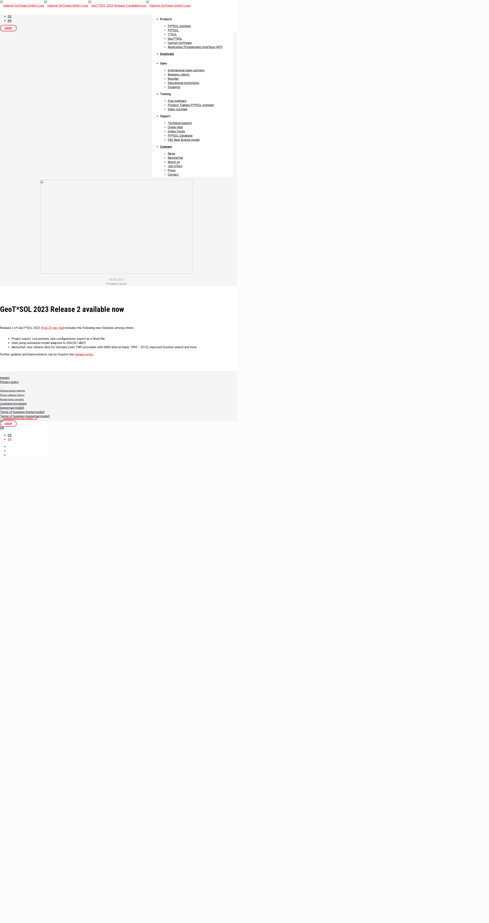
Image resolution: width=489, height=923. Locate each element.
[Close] (1, 572)
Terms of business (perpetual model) (25, 416)
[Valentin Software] (95, 5)
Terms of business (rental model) (22, 412)
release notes (83, 354)
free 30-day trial (53, 328)
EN (9, 21)
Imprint (5, 378)
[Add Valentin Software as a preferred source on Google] (19, 420)
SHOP (8, 28)
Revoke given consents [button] (12, 399)
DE (9, 16)
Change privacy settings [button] (12, 390)
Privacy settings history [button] (12, 395)
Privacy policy (9, 382)
